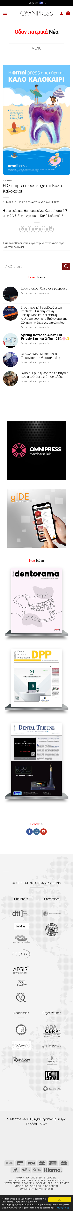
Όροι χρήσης (44, 1183)
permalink (19, 246)
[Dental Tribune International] (21, 913)
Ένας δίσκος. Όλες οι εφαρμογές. (44, 288)
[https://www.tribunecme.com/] (52, 1088)
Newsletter (12, 1183)
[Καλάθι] (68, 13)
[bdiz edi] (52, 1059)
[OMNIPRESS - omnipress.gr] (36, 13)
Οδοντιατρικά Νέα (21, 1180)
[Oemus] (21, 954)
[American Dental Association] (52, 1031)
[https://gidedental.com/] (52, 1046)
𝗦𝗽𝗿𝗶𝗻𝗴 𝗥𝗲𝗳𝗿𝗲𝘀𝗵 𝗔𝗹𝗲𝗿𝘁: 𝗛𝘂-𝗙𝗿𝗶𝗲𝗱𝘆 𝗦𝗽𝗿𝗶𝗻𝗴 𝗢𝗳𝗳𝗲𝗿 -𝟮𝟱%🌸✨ (45, 337)
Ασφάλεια (28, 1183)
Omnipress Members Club (37, 1189)
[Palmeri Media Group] (21, 983)
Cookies (35, 1186)
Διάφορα (8, 180)
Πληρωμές (62, 1183)
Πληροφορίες (62, 1207)
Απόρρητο (21, 1186)
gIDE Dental (51, 1186)
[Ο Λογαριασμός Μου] (61, 13)
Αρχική (20, 1177)
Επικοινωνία (56, 1180)
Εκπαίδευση (34, 1177)
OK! (59, 1199)
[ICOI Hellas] (52, 1075)
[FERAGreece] (21, 1029)
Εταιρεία (40, 1180)
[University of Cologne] (52, 913)
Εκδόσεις (50, 1177)
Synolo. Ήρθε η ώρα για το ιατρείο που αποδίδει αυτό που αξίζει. (45, 375)
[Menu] (5, 13)
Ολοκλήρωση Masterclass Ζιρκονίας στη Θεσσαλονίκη (40, 355)
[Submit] (66, 266)
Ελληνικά (33, 3)
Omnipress (52, 202)
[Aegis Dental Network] (21, 969)
